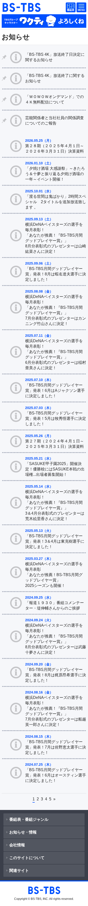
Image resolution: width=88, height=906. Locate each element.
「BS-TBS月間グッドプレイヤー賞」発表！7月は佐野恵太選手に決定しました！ (55, 747)
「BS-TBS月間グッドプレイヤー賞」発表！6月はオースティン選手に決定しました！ (55, 775)
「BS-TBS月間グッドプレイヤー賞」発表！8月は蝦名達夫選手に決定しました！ (55, 274)
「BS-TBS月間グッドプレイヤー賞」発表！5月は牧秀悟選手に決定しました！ (55, 418)
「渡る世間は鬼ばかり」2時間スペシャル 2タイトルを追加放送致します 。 (55, 201)
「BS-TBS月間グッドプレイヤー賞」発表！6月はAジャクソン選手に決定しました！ (55, 390)
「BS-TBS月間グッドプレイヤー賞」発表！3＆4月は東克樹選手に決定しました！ (54, 541)
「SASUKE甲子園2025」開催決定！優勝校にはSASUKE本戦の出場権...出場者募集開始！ (55, 469)
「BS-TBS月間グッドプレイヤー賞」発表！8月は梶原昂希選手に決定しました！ (55, 674)
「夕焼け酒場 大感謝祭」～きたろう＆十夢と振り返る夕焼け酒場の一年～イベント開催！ (55, 173)
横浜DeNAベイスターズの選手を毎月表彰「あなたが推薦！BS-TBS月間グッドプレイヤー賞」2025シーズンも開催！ (54, 575)
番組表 (70, 7)
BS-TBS (21, 7)
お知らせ (16, 37)
